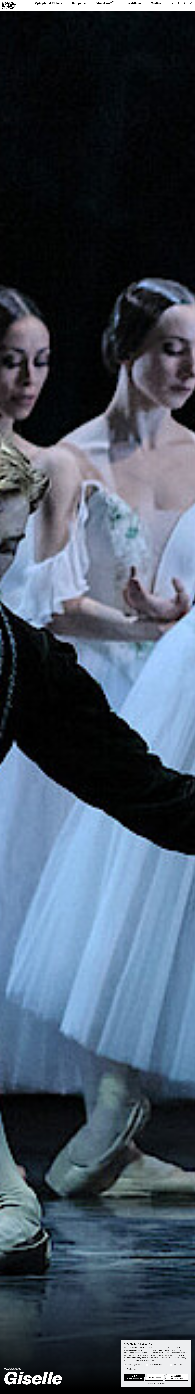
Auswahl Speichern (177, 1377)
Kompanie (79, 3)
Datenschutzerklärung (132, 1358)
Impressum (151, 1384)
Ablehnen (155, 1377)
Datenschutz (160, 1384)
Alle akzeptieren (134, 1377)
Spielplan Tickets (48, 3)
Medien (156, 3)
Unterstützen (131, 3)
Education (104, 3)
